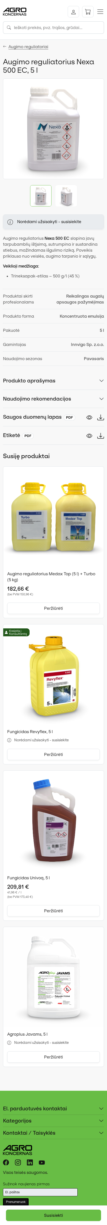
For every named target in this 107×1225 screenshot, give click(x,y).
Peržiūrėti (53, 608)
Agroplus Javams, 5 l (27, 1034)
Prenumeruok (16, 1202)
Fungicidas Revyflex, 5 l (30, 731)
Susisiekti (53, 1215)
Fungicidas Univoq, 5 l (28, 877)
